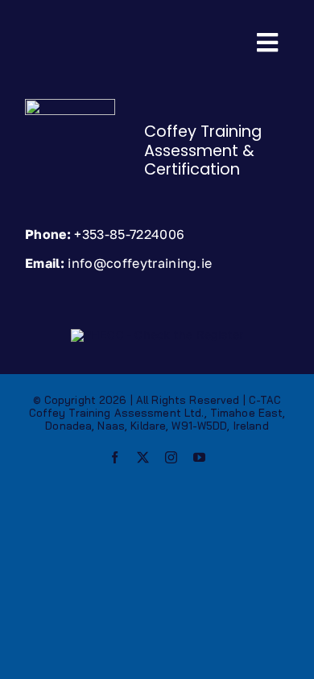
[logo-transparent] (70, 104)
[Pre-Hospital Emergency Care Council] (157, 334)
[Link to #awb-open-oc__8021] (267, 43)
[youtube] (199, 457)
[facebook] (115, 457)
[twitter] (143, 457)
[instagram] (171, 457)
